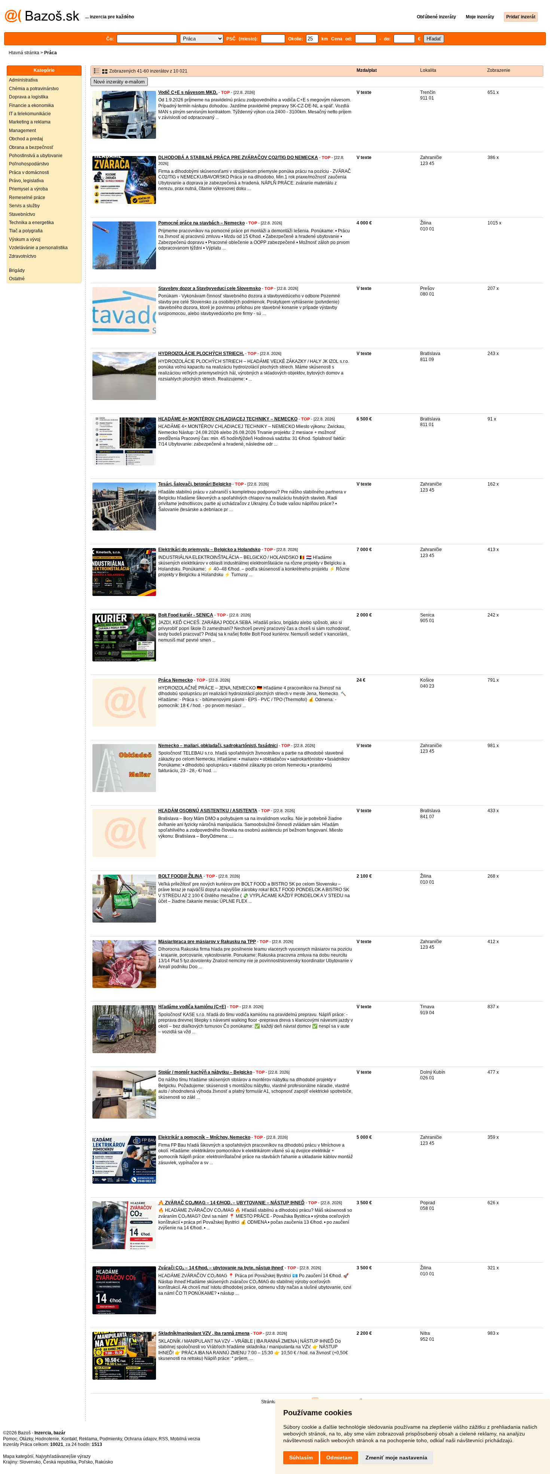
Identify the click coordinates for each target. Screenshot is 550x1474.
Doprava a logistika (28, 97)
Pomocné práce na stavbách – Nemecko (201, 223)
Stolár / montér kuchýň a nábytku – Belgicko (205, 1072)
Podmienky (111, 1438)
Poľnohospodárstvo (29, 163)
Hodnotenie (47, 1438)
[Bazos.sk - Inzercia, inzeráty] (42, 21)
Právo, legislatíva (26, 180)
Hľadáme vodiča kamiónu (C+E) (192, 1006)
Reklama (88, 1438)
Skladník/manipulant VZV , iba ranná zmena (204, 1333)
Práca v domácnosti (29, 172)
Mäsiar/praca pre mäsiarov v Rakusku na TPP (207, 941)
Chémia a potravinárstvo (34, 88)
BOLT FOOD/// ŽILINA (180, 876)
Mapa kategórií (18, 1456)
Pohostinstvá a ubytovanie (35, 155)
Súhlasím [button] (301, 1458)
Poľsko (86, 1462)
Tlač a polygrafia (26, 230)
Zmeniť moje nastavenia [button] (396, 1458)
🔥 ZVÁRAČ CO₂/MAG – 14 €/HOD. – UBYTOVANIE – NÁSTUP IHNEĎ (231, 1202)
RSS (163, 1438)
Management (22, 130)
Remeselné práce (27, 197)
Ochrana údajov (140, 1438)
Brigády (17, 270)
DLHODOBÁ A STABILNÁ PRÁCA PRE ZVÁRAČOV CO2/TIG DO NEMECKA (238, 157)
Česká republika (59, 1462)
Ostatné (17, 278)
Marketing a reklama (30, 122)
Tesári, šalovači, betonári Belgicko (194, 484)
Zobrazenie (498, 70)
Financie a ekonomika (31, 105)
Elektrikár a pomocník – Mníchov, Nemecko (204, 1137)
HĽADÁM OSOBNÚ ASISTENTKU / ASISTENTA (207, 810)
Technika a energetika (31, 222)
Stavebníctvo (22, 214)
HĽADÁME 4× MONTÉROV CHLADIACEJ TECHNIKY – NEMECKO (227, 419)
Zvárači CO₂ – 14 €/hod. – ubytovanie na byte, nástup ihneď (221, 1267)
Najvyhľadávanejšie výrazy (63, 1456)
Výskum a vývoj (24, 239)
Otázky (26, 1438)
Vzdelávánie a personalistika (38, 247)
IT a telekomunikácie (30, 113)
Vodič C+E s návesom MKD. (187, 92)
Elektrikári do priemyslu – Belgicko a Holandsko (209, 549)
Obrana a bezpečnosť (31, 147)
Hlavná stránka (24, 52)
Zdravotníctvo (22, 256)
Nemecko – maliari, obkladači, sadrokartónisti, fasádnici (218, 745)
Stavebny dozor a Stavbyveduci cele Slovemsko (209, 288)
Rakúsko (104, 1462)
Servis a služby (24, 205)
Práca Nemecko (175, 680)
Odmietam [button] (339, 1458)
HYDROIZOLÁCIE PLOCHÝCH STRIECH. (201, 353)
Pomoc (10, 1438)
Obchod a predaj (26, 138)
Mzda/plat (367, 70)
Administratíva (23, 80)
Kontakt (69, 1438)
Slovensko (30, 1462)
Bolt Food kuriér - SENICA (185, 615)
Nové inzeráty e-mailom (119, 82)
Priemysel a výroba (28, 189)
